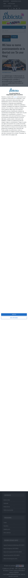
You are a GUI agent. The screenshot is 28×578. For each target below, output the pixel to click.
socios (15, 96)
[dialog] (14, 289)
